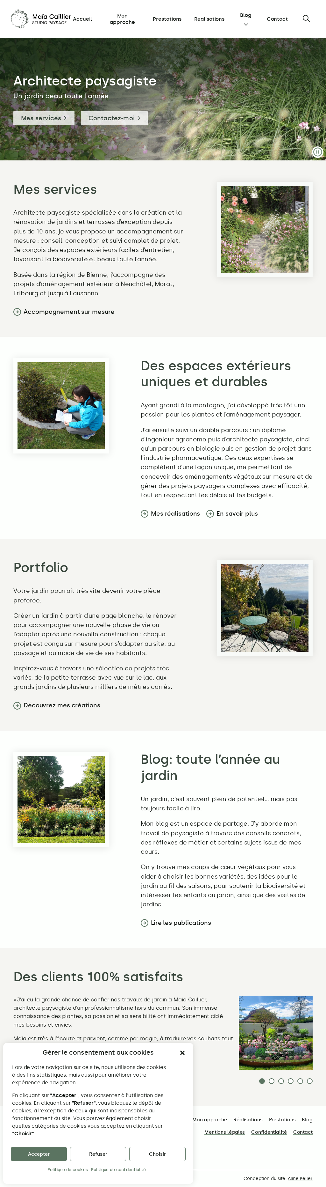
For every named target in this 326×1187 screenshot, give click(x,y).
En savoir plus (237, 513)
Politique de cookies (67, 1169)
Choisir (157, 1154)
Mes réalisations (175, 513)
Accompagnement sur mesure (69, 311)
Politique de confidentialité (118, 1169)
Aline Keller (300, 1178)
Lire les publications (181, 922)
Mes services (41, 118)
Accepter (39, 1154)
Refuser (98, 1154)
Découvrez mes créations (62, 705)
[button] (182, 1053)
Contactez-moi (112, 118)
